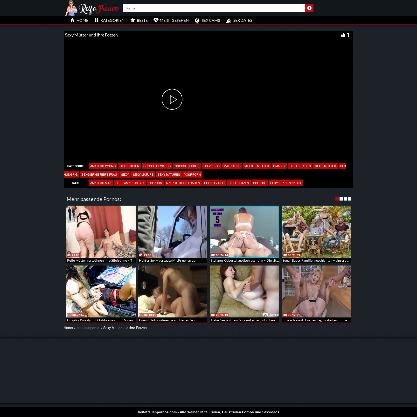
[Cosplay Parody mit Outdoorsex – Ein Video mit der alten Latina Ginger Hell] (101, 292)
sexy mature (143, 174)
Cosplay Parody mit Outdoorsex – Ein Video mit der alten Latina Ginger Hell (124, 320)
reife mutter (325, 166)
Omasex (279, 166)
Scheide (259, 183)
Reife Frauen (300, 166)
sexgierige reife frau (99, 174)
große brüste (187, 166)
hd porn (155, 183)
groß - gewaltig (157, 166)
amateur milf (100, 183)
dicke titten (129, 166)
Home (68, 327)
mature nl (232, 166)
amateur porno (103, 166)
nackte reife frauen (183, 183)
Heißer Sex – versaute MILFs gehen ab (167, 260)
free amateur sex (130, 183)
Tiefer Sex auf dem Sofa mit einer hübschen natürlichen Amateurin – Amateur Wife (272, 320)
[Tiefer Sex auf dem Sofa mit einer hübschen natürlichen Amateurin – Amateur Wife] (244, 292)
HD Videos (212, 166)
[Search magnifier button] (309, 8)
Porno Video (214, 183)
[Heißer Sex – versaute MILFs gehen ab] (173, 232)
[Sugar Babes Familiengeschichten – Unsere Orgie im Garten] (316, 232)
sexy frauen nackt (285, 183)
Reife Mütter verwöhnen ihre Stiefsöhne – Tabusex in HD (109, 260)
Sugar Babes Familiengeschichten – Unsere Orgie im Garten (327, 260)
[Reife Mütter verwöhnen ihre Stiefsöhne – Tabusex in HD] (101, 232)
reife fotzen (239, 183)
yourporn (192, 174)
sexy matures (169, 174)
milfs (248, 166)
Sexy (125, 174)
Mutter (263, 166)
